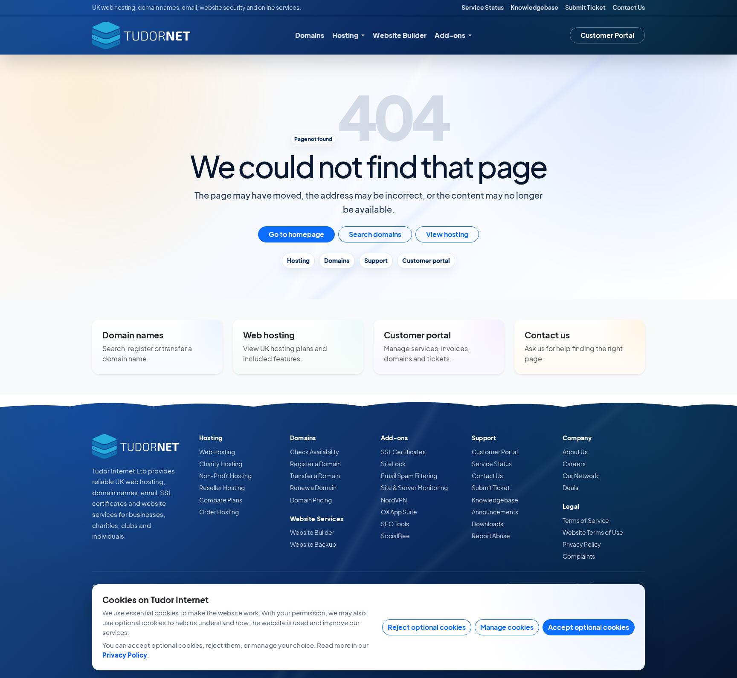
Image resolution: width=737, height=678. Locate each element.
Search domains (375, 234)
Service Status (482, 7)
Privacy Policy (582, 544)
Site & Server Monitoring (414, 487)
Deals (570, 487)
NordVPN (394, 500)
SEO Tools (395, 524)
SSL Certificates (403, 452)
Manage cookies (507, 627)
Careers (574, 463)
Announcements (495, 512)
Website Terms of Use (593, 532)
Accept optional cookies (588, 627)
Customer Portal (607, 35)
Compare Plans (220, 500)
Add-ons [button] (451, 35)
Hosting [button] (346, 35)
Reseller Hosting (222, 487)
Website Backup (313, 544)
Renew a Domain (313, 487)
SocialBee (395, 536)
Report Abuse (491, 536)
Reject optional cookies (427, 627)
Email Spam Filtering (409, 475)
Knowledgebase (534, 7)
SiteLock (393, 463)
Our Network (580, 475)
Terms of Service (586, 520)
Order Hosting (219, 512)
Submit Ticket (585, 7)
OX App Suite (399, 512)
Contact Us (628, 7)
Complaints (579, 556)
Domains (309, 35)
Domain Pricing (311, 500)
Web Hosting (217, 452)
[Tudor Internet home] (141, 35)
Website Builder (400, 35)
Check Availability (314, 452)
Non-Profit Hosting (225, 475)
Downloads (487, 524)
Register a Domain (315, 463)
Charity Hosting (220, 463)
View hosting (447, 234)
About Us (575, 452)
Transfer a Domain (315, 475)
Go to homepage (296, 234)
